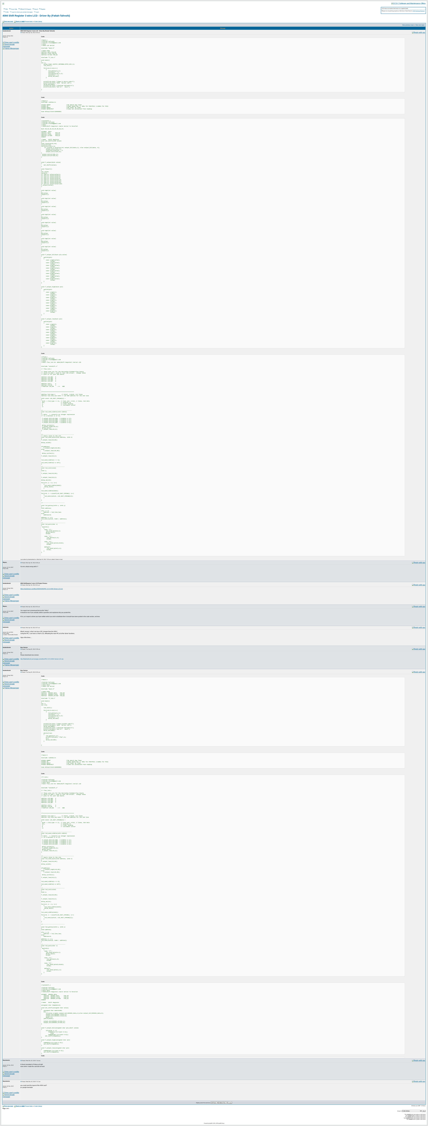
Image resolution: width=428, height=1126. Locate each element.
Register (43, 9)
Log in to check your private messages (22, 12)
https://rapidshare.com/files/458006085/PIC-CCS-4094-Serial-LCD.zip (41, 589)
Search (36, 9)
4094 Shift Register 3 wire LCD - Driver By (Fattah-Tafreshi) (36, 15)
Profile (7, 12)
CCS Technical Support (419, 10)
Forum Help (14, 9)
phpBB (210, 1123)
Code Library (38, 21)
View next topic (419, 25)
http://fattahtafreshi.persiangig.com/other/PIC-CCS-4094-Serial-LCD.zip (41, 659)
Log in (37, 12)
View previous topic (408, 25)
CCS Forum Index (27, 21)
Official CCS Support (25, 9)
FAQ (6, 9)
